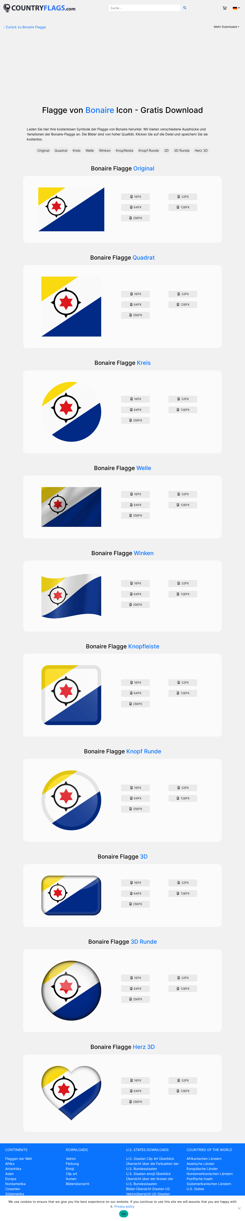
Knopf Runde (149, 150)
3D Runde (181, 150)
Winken (105, 150)
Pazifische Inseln (200, 1179)
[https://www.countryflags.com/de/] (39, 8)
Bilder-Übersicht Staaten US (148, 1189)
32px (185, 196)
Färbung (72, 1164)
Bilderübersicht (77, 1184)
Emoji (70, 1169)
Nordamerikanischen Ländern (210, 1174)
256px (137, 218)
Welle (90, 150)
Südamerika (14, 1194)
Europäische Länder (202, 1169)
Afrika (9, 1164)
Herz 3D (201, 150)
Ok (124, 1214)
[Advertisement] (122, 69)
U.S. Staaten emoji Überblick (148, 1174)
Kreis (76, 150)
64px (137, 207)
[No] (239, 1208)
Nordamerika (15, 1184)
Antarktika (13, 1169)
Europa (10, 1179)
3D (166, 150)
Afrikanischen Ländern (204, 1159)
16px (137, 196)
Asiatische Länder (200, 1164)
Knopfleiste (124, 150)
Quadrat (61, 150)
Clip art (71, 1174)
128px (184, 207)
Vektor (71, 1159)
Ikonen (71, 1179)
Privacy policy (124, 1206)
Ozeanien (12, 1189)
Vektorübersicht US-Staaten (148, 1194)
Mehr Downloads (225, 27)
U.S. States (195, 1189)
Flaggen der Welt (18, 1159)
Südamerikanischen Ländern (209, 1184)
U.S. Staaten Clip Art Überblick (150, 1159)
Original (43, 150)
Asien (9, 1174)
